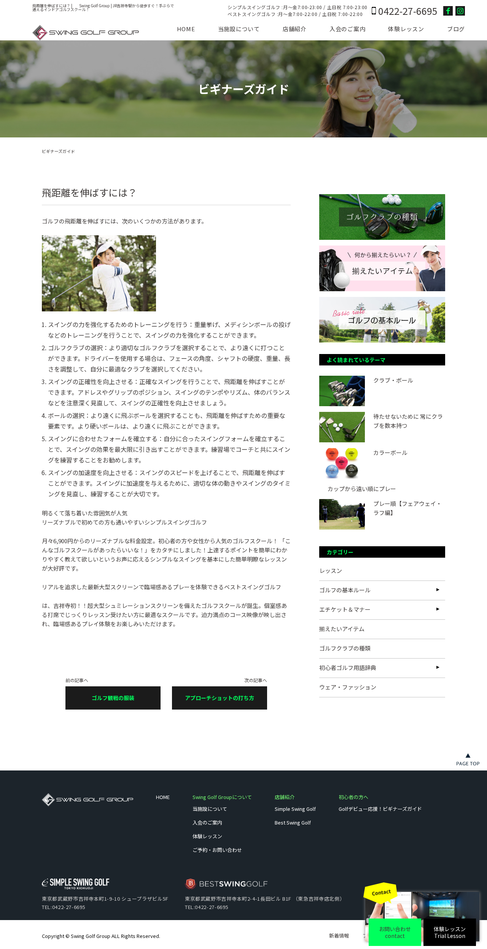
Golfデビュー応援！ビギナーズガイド (380, 808)
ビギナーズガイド (58, 151)
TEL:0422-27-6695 (63, 907)
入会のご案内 (347, 29)
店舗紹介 (295, 29)
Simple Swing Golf (295, 808)
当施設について (239, 29)
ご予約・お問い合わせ (217, 849)
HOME (186, 29)
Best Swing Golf (293, 822)
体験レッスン (406, 29)
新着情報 (339, 935)
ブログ (456, 29)
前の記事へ (99, 690)
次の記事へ (226, 690)
